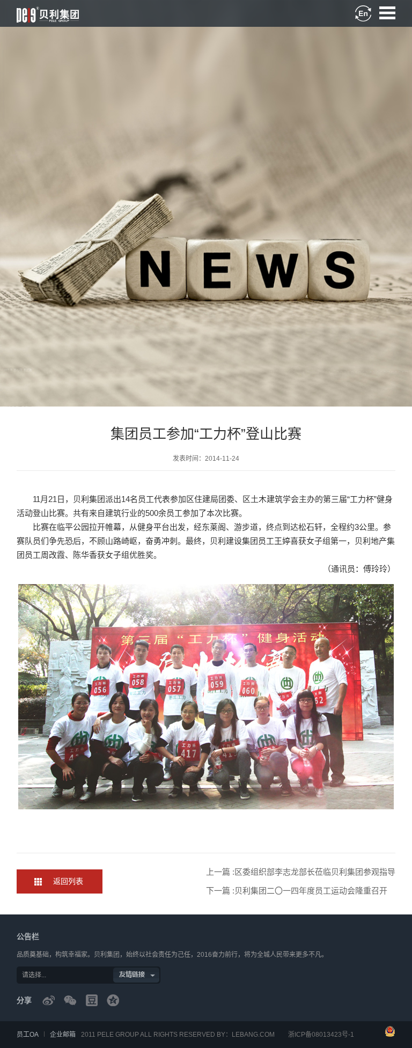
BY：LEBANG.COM (246, 1034)
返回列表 (68, 881)
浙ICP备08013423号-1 (321, 1034)
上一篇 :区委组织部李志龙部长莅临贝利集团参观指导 (300, 871)
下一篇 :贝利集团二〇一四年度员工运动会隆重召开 (296, 890)
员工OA (28, 1034)
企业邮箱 (63, 1034)
